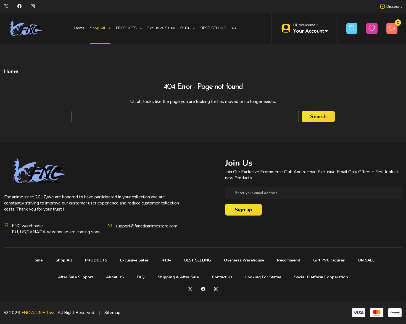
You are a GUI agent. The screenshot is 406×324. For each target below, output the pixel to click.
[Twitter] (6, 6)
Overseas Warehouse (244, 260)
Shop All (64, 260)
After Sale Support (75, 277)
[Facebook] (19, 6)
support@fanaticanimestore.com (146, 226)
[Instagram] (33, 6)
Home (79, 28)
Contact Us (222, 277)
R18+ (166, 260)
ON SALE (366, 260)
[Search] (352, 28)
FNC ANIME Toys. (38, 313)
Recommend (288, 260)
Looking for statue (263, 277)
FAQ (141, 277)
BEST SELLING (213, 28)
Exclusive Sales (161, 28)
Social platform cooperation (321, 277)
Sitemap (112, 313)
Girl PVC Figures (329, 260)
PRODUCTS (96, 260)
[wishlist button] (372, 28)
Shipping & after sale (178, 277)
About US (115, 277)
